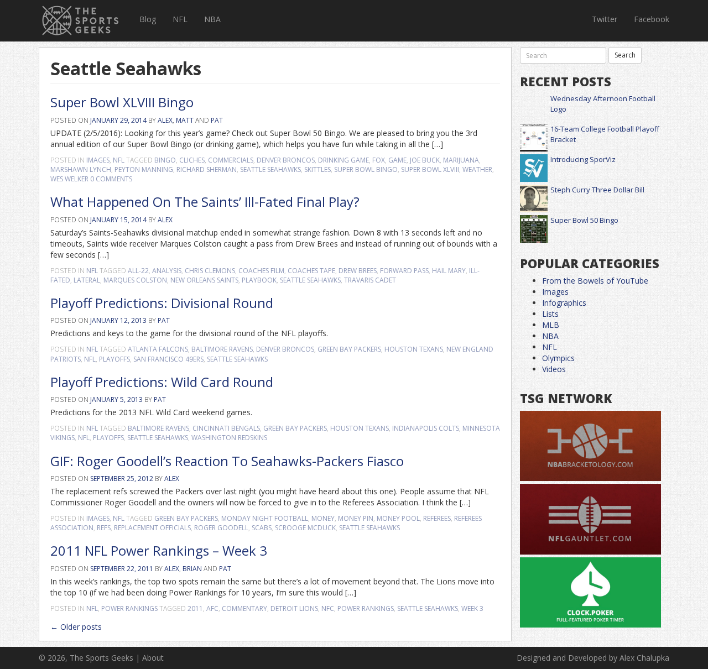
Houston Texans (413, 349)
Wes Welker (69, 179)
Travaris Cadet (370, 280)
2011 (195, 608)
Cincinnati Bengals (226, 428)
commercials (230, 160)
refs (104, 527)
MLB (550, 325)
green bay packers (349, 349)
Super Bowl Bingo (366, 169)
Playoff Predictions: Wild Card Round (161, 382)
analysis (166, 270)
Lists (550, 314)
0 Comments (111, 179)
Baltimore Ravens (222, 349)
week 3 (472, 608)
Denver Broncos (286, 160)
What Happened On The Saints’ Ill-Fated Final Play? (205, 201)
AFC (212, 608)
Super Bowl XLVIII (430, 169)
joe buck (425, 160)
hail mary (449, 270)
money (323, 518)
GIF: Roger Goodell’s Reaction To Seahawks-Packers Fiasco (227, 461)
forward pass (404, 270)
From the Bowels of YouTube (595, 280)
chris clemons (210, 270)
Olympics (558, 358)
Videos (554, 369)
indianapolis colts (425, 428)
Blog (147, 19)
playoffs (114, 359)
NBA (212, 19)
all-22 (138, 270)
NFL (180, 19)
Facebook (651, 19)
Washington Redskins (229, 437)
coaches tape (311, 270)
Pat (217, 120)
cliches (192, 160)
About (153, 657)
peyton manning (143, 169)
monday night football (264, 518)
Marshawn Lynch (80, 169)
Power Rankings (129, 608)
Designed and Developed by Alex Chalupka (593, 657)
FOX (378, 160)
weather (477, 169)
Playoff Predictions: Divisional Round (161, 303)
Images (98, 160)
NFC (327, 608)
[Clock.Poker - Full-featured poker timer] (590, 593)
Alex (165, 120)
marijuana (461, 160)
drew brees (358, 270)
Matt (185, 120)
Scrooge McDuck (305, 527)
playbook (259, 280)
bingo (165, 160)
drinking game (343, 160)
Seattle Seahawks (270, 169)
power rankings (365, 608)
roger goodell (221, 527)
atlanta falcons (158, 349)
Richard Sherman (206, 169)
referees (437, 518)
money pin (355, 518)
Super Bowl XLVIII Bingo (122, 102)
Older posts (76, 626)
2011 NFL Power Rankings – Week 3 (158, 550)
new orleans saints (204, 280)
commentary (244, 608)
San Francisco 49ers (168, 359)
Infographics (564, 302)
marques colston (135, 280)
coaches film (261, 270)
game (397, 160)
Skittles (317, 169)
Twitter (604, 19)
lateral (87, 280)
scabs (262, 527)
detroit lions (294, 608)
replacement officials (152, 527)
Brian (192, 568)
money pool (398, 518)
